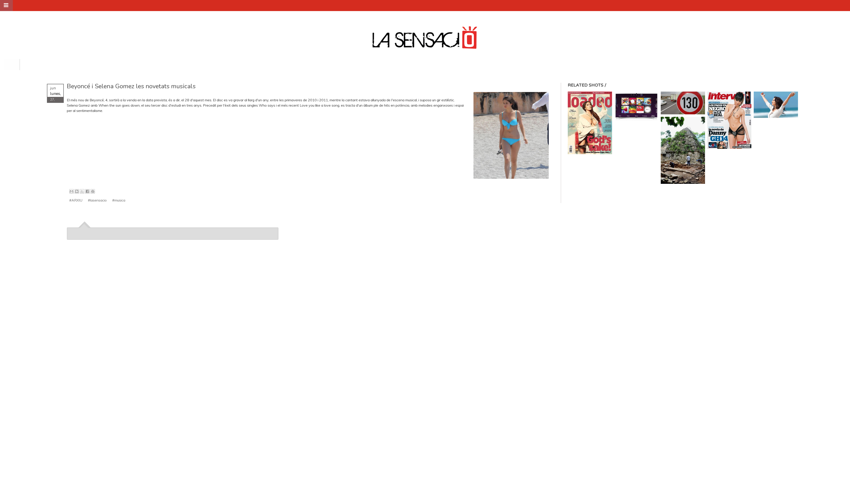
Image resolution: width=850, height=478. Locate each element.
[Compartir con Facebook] (87, 191)
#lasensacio (97, 200)
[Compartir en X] (82, 191)
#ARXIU (75, 200)
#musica (118, 200)
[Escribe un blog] (77, 191)
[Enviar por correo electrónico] (71, 191)
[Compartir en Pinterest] (93, 191)
